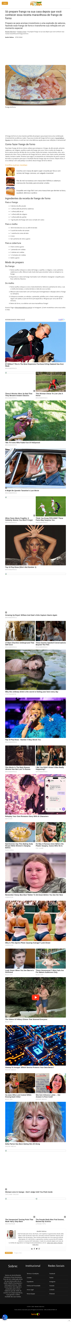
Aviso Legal (30, 1289)
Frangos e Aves (21, 31)
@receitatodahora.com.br (23, 308)
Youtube (51, 1285)
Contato (29, 1277)
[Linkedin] (32, 1249)
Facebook (52, 1273)
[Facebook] (34, 1249)
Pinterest (52, 1294)
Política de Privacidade (33, 1285)
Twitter (51, 1277)
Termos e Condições (33, 1273)
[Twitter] (36, 1249)
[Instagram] (39, 1249)
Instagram (52, 1281)
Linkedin (51, 1289)
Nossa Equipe (31, 1294)
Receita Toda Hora (10, 31)
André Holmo (9, 37)
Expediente (30, 1281)
